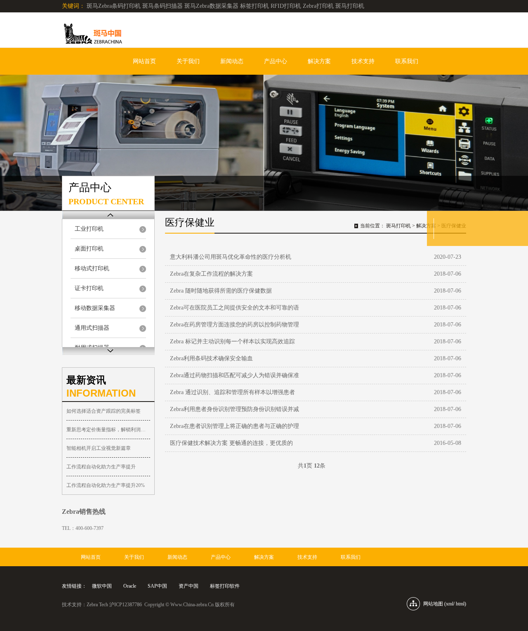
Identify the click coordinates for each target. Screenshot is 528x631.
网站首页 (144, 61)
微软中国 (102, 586)
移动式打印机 (92, 268)
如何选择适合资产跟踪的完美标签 (103, 411)
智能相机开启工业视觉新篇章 (98, 448)
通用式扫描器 (92, 328)
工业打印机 (89, 229)
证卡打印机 (89, 288)
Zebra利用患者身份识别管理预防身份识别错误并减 (234, 409)
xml (449, 604)
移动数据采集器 (95, 308)
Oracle (129, 586)
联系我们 (406, 61)
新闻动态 (231, 61)
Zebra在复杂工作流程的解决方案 (211, 274)
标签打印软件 (225, 586)
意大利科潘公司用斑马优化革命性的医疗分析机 (230, 257)
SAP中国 (157, 586)
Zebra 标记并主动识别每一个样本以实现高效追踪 (232, 341)
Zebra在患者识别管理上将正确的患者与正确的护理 (234, 426)
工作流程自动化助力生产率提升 (101, 467)
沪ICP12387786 (125, 604)
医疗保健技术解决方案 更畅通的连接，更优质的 (231, 443)
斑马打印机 (398, 226)
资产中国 (188, 586)
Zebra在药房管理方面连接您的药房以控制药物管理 (234, 324)
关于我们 (188, 61)
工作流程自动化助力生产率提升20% (105, 485)
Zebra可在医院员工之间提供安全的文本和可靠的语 (234, 308)
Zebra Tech (97, 604)
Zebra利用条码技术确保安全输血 (211, 358)
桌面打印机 (89, 249)
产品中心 (275, 61)
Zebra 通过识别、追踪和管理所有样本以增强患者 (232, 392)
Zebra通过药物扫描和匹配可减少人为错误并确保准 (234, 375)
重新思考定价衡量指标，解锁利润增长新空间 (108, 429)
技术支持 (363, 61)
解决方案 (319, 61)
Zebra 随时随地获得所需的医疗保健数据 (221, 291)
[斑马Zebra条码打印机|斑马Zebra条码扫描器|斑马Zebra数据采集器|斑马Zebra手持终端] (92, 35)
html (460, 604)
